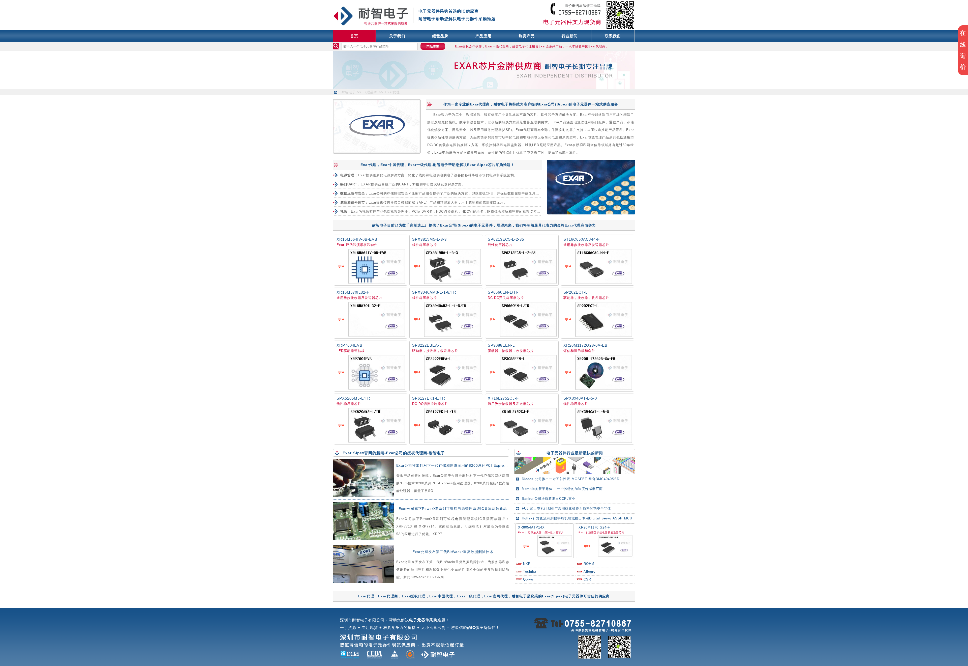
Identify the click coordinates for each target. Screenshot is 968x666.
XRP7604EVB (349, 345)
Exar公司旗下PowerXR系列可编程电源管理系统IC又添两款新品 (453, 509)
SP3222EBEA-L (427, 345)
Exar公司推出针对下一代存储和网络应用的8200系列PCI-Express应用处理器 (461, 465)
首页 (354, 36)
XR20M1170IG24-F (594, 527)
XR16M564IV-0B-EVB (357, 239)
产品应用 (483, 36)
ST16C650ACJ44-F (581, 239)
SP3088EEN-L (501, 345)
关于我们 (397, 36)
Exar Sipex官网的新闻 (363, 453)
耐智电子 (349, 92)
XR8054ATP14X (531, 527)
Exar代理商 (480, 104)
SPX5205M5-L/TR (353, 398)
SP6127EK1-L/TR (428, 398)
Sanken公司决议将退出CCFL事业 (549, 499)
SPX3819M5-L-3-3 (429, 239)
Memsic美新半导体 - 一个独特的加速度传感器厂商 (562, 489)
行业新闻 (570, 36)
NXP (527, 564)
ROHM (589, 564)
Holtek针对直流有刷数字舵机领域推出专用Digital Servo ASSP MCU (577, 518)
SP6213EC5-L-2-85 (506, 239)
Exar (340, 245)
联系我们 (613, 36)
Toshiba (529, 571)
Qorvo (528, 579)
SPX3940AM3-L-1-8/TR (434, 292)
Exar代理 (392, 92)
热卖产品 (527, 36)
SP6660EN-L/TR (503, 292)
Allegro (589, 571)
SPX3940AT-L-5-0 (580, 398)
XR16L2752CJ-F (503, 398)
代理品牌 (370, 92)
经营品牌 (440, 36)
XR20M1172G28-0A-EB (585, 345)
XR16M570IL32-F (353, 292)
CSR (587, 579)
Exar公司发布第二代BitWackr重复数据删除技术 (452, 552)
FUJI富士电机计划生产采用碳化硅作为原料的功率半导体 (566, 508)
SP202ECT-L (575, 292)
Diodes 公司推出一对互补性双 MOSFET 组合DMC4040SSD (570, 479)
